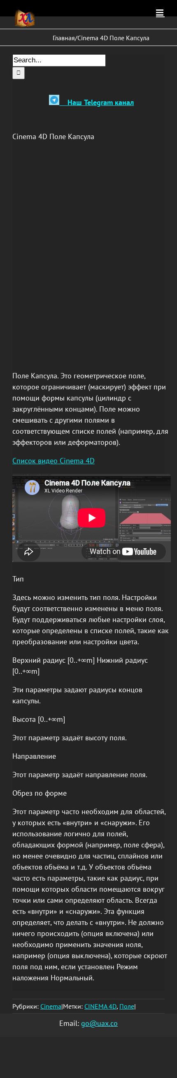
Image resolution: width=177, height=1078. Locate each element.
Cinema (50, 1006)
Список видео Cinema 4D (53, 460)
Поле (126, 1006)
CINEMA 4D (100, 1006)
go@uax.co (99, 1023)
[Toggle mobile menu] (160, 12)
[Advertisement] (88, 256)
